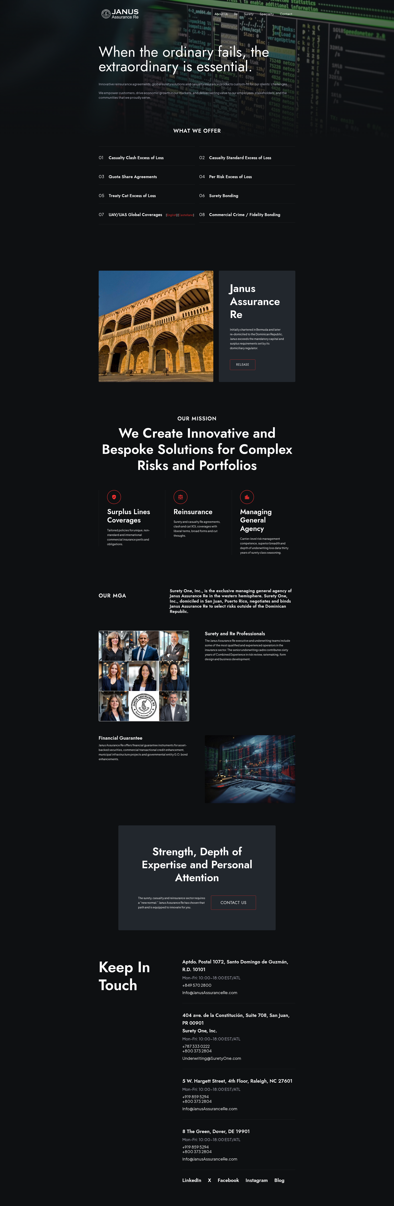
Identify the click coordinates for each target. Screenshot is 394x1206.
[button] (239, 14)
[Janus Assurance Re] (119, 14)
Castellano (186, 215)
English (171, 215)
